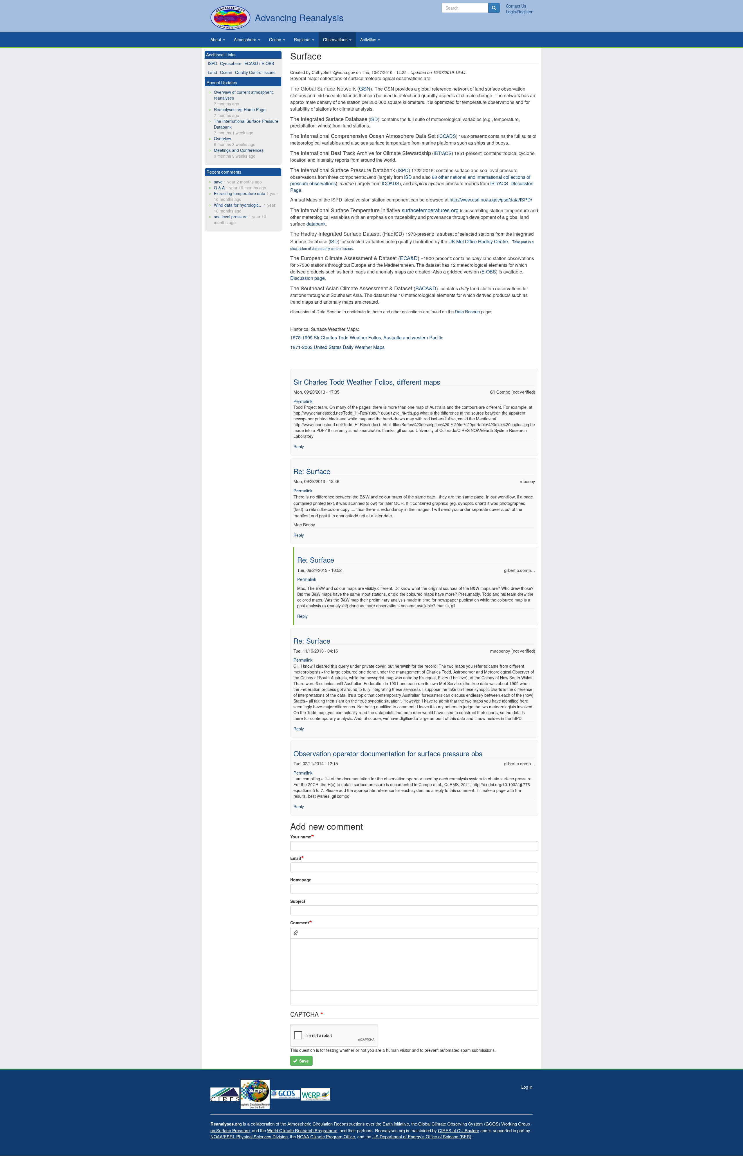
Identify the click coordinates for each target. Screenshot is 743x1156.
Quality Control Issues (255, 72)
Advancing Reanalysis (299, 17)
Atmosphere (245, 39)
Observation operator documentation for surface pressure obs (387, 753)
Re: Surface (311, 471)
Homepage (300, 880)
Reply (298, 446)
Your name (300, 837)
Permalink (303, 401)
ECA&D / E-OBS (259, 63)
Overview (222, 138)
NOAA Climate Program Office (326, 1136)
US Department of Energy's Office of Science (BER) (421, 1136)
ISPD (212, 63)
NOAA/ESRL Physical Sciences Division (249, 1136)
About (216, 39)
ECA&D (409, 258)
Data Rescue (467, 311)
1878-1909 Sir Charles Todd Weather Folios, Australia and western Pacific (366, 337)
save (218, 182)
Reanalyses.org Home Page (240, 109)
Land (212, 72)
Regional (302, 39)
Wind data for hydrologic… (238, 205)
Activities (368, 39)
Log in (527, 1087)
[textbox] (414, 964)
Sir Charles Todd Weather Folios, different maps (366, 382)
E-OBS (488, 271)
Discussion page (307, 278)
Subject (297, 901)
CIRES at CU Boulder (458, 1130)
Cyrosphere (230, 63)
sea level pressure (231, 216)
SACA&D (425, 288)
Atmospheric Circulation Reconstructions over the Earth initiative (348, 1124)
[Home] (230, 17)
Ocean (275, 39)
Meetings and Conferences (239, 150)
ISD (408, 177)
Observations (336, 39)
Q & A (219, 187)
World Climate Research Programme (302, 1130)
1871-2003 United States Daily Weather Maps (337, 347)
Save (303, 1061)
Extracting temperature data (239, 193)
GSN (364, 88)
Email (295, 858)
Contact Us (516, 6)
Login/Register (519, 12)
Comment (299, 922)
